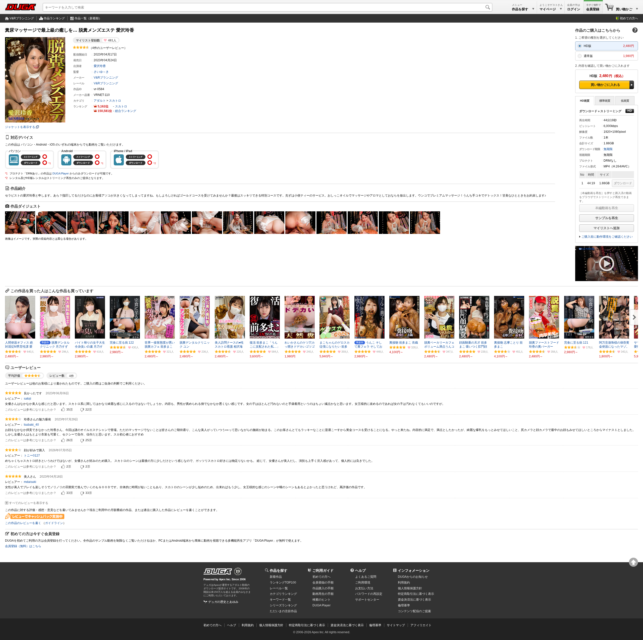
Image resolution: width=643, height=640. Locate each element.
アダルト (100, 100)
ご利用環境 (362, 582)
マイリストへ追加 (607, 228)
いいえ (82, 409)
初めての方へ (629, 18)
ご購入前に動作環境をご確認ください (607, 236)
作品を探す (278, 570)
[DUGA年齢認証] (217, 571)
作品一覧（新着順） (88, 18)
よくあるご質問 (365, 577)
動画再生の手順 (323, 594)
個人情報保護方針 (410, 588)
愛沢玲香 (100, 66)
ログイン (573, 9)
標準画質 (604, 100)
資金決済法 (414, 599)
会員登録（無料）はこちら (23, 546)
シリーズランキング (283, 605)
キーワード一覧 (280, 599)
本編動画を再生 (606, 208)
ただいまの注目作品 (283, 611)
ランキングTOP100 (283, 582)
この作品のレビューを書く (23, 523)
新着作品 (276, 577)
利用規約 (404, 582)
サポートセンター (367, 599)
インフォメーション (414, 570)
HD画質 (585, 100)
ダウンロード (623, 183)
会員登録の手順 (323, 582)
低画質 (625, 100)
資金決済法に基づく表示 (347, 625)
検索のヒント (321, 599)
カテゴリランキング (283, 594)
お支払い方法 (364, 588)
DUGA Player (60, 173)
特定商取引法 (416, 594)
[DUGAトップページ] (20, 7)
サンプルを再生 (606, 218)
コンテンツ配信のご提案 (414, 611)
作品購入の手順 (323, 588)
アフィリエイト (421, 625)
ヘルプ (360, 570)
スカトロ (115, 100)
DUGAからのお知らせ (413, 577)
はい (63, 409)
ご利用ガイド (323, 570)
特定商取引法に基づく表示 (307, 625)
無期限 (608, 149)
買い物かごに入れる (605, 85)
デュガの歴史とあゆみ (223, 602)
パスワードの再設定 (368, 594)
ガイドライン (54, 523)
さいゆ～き (101, 72)
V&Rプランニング (22, 18)
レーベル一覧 (279, 588)
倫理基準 (404, 605)
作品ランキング (54, 18)
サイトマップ (396, 625)
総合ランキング (125, 111)
